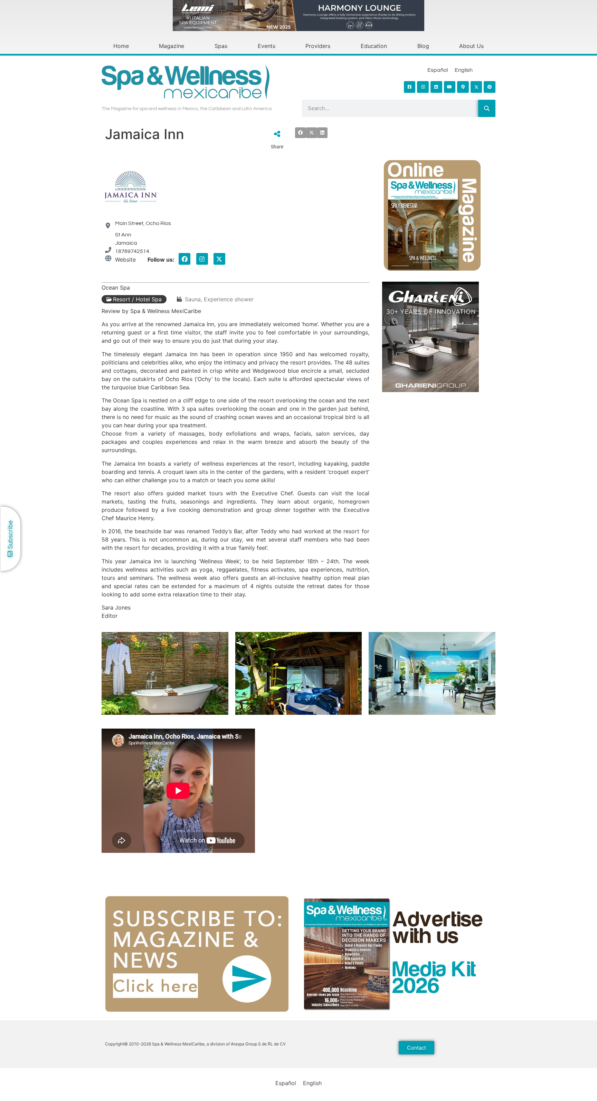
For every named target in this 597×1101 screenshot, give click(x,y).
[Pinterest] (489, 87)
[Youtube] (450, 87)
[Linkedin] (436, 87)
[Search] (486, 108)
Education (374, 45)
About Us (471, 45)
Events (266, 45)
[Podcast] (463, 87)
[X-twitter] (219, 259)
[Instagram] (423, 87)
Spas (221, 45)
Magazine (171, 45)
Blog (423, 45)
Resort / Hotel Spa (137, 299)
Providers (317, 45)
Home (121, 45)
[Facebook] (184, 259)
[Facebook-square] (410, 87)
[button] (300, 132)
